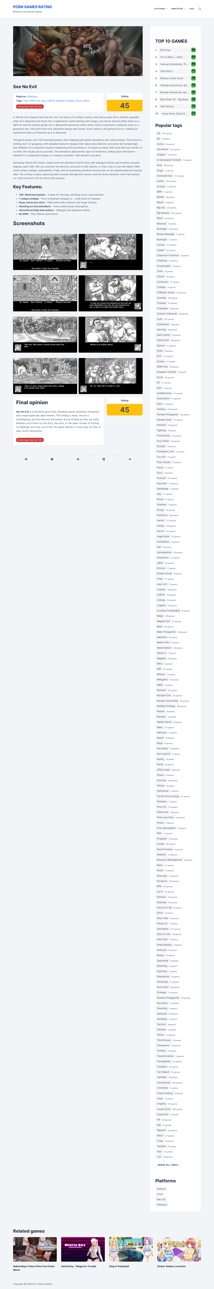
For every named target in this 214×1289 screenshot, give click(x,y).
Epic (159, 387)
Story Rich (162, 987)
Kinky (160, 578)
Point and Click (165, 817)
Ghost (160, 499)
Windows (32, 96)
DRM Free (34, 100)
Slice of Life (163, 934)
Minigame (162, 679)
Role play (162, 875)
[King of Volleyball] (131, 1249)
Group (160, 509)
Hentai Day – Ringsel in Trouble (78, 1266)
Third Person (164, 1040)
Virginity (161, 1103)
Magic (160, 615)
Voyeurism (162, 1114)
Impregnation (164, 552)
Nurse (160, 764)
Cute (159, 319)
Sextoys (161, 896)
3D (158, 133)
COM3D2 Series (166, 292)
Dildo (160, 350)
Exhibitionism (164, 393)
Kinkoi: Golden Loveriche (171, 1266)
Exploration (163, 398)
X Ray (160, 1140)
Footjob (161, 446)
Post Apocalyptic (166, 827)
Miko (159, 663)
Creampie (162, 308)
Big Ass (161, 207)
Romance (162, 881)
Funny (160, 467)
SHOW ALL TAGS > (168, 1164)
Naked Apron (164, 721)
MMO (160, 684)
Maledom (162, 637)
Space (160, 955)
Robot (160, 870)
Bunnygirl (162, 239)
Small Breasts (164, 944)
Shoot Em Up (164, 907)
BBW (159, 191)
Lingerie (161, 605)
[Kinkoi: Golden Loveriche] (179, 1249)
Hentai (160, 525)
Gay (43, 100)
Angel (160, 170)
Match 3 (161, 652)
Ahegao (161, 154)
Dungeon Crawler (166, 371)
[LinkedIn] (104, 459)
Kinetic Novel (164, 573)
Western (161, 1130)
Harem (160, 520)
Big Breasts (163, 212)
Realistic (161, 854)
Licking (161, 599)
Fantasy (161, 409)
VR (158, 1119)
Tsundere (162, 1066)
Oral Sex (161, 780)
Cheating (162, 260)
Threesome (163, 1045)
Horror (160, 531)
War (159, 1124)
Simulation (162, 928)
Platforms (159, 9)
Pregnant (162, 838)
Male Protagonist (166, 631)
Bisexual (161, 223)
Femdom (161, 424)
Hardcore (162, 515)
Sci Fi (160, 891)
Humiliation (163, 541)
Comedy (161, 297)
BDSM (160, 197)
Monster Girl (164, 695)
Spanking (162, 965)
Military (161, 674)
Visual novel (163, 1109)
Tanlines (161, 1029)
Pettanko (162, 801)
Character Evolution (168, 255)
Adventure (162, 149)
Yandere (161, 1146)
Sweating (162, 1008)
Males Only (163, 642)
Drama (160, 361)
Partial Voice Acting (168, 796)
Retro (87, 100)
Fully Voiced (163, 462)
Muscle (161, 711)
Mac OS (161, 1199)
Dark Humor (163, 334)
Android (161, 1188)
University (162, 1087)
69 (158, 138)
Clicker (161, 276)
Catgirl (160, 250)
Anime (160, 181)
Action (160, 144)
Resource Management (169, 859)
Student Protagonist (168, 997)
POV (159, 833)
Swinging (162, 1018)
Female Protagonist (167, 414)
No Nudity (162, 748)
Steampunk (163, 976)
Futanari (161, 477)
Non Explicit (163, 753)
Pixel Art (161, 806)
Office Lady (163, 769)
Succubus (162, 1003)
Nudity (160, 759)
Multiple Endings (65, 100)
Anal (25, 100)
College (161, 287)
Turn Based (163, 1071)
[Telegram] (130, 459)
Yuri (159, 1156)
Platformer (163, 812)
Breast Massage (165, 234)
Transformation (165, 1056)
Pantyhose (162, 790)
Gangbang (162, 488)
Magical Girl (163, 621)
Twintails (162, 1077)
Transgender (164, 1061)
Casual (160, 244)
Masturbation (164, 647)
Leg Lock (162, 584)
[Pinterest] (78, 459)
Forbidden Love (165, 451)
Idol (159, 546)
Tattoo (160, 1034)
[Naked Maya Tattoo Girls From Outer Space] (35, 1249)
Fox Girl (161, 456)
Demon (161, 345)
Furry (159, 472)
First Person (163, 435)
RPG (159, 886)
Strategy (161, 992)
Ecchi (160, 377)
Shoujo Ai (162, 923)
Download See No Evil (30, 106)
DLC (159, 356)
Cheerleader (163, 265)
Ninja (159, 743)
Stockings (162, 981)
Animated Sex (164, 175)
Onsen (160, 774)
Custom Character (167, 313)
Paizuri (160, 785)
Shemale (161, 902)
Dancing (161, 329)
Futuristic (162, 483)
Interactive (163, 557)
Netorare (162, 732)
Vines (160, 1098)
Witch (160, 1135)
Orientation (177, 9)
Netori (160, 737)
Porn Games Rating (32, 7)
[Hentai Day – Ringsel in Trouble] (83, 1249)
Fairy (159, 403)
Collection (162, 281)
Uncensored (163, 1082)
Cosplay (161, 302)
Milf (159, 668)
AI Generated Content (169, 159)
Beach (160, 202)
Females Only (164, 419)
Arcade (161, 186)
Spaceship (162, 960)
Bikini (160, 218)
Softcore (162, 949)
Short (160, 912)
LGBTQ (50, 100)
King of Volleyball (119, 1266)
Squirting (162, 971)
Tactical (161, 1024)
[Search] (200, 9)
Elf (158, 382)
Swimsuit (162, 1013)
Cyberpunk (163, 324)
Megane (161, 658)
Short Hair (162, 918)
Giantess (162, 504)
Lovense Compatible (168, 610)
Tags (191, 9)
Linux (160, 1194)
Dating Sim (163, 340)
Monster (161, 690)
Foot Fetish (163, 440)
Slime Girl (162, 939)
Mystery (161, 716)
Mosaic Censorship (167, 700)
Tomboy (161, 1050)
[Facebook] (26, 459)
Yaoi (159, 1151)
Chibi (160, 271)
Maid (159, 626)
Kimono (161, 568)
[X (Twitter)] (52, 459)
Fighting (161, 430)
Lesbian (161, 589)
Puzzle (79, 100)
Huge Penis (163, 536)
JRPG (160, 562)
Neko (160, 727)
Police (160, 822)
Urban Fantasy (165, 1093)
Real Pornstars (165, 849)
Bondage (162, 228)
